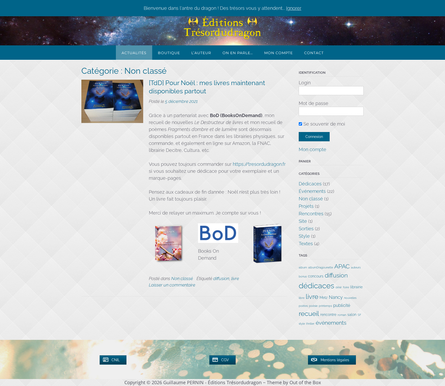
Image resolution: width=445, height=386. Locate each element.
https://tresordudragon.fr (259, 164)
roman (342, 314)
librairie (356, 287)
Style (304, 236)
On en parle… (237, 53)
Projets (306, 206)
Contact (314, 53)
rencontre (328, 315)
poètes (303, 305)
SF (359, 314)
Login (305, 82)
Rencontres (311, 213)
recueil (309, 313)
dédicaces (316, 285)
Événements (312, 191)
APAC (342, 266)
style (302, 323)
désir (339, 287)
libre (301, 297)
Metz (324, 297)
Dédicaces (310, 183)
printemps (325, 305)
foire (346, 287)
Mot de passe (313, 103)
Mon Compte (278, 53)
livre (235, 278)
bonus (303, 276)
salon (351, 315)
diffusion (221, 278)
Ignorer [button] (293, 8)
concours (315, 276)
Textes (306, 243)
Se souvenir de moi (323, 124)
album (303, 267)
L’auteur (201, 53)
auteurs (356, 267)
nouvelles (350, 297)
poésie (313, 305)
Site (303, 221)
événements (331, 322)
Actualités (134, 53)
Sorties (306, 228)
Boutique (169, 53)
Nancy (336, 297)
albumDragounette (320, 267)
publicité (341, 305)
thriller (310, 323)
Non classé (182, 278)
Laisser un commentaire (172, 285)
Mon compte (312, 149)
